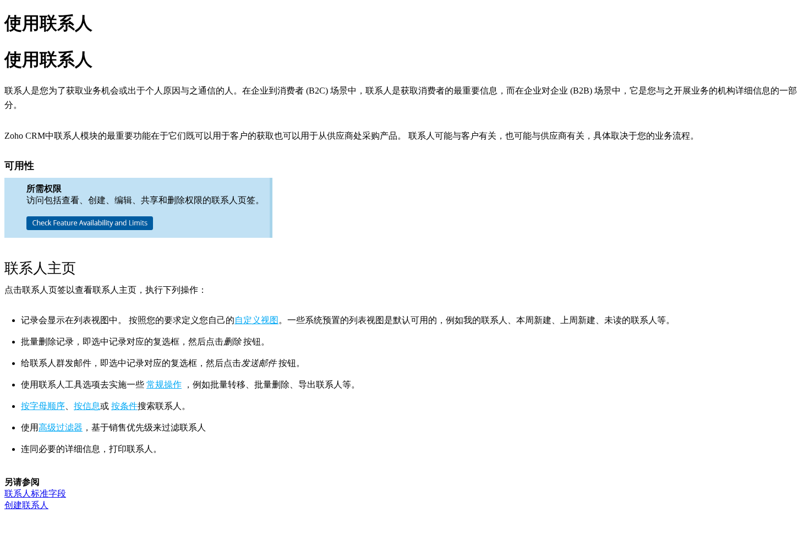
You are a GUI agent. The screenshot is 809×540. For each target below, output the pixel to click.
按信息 (87, 406)
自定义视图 (256, 320)
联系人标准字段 (35, 493)
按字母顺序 (43, 406)
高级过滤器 (61, 427)
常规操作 (164, 384)
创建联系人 (26, 505)
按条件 (124, 406)
